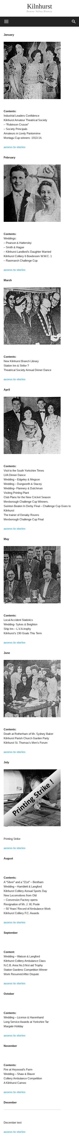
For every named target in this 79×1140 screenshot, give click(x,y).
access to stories (14, 147)
